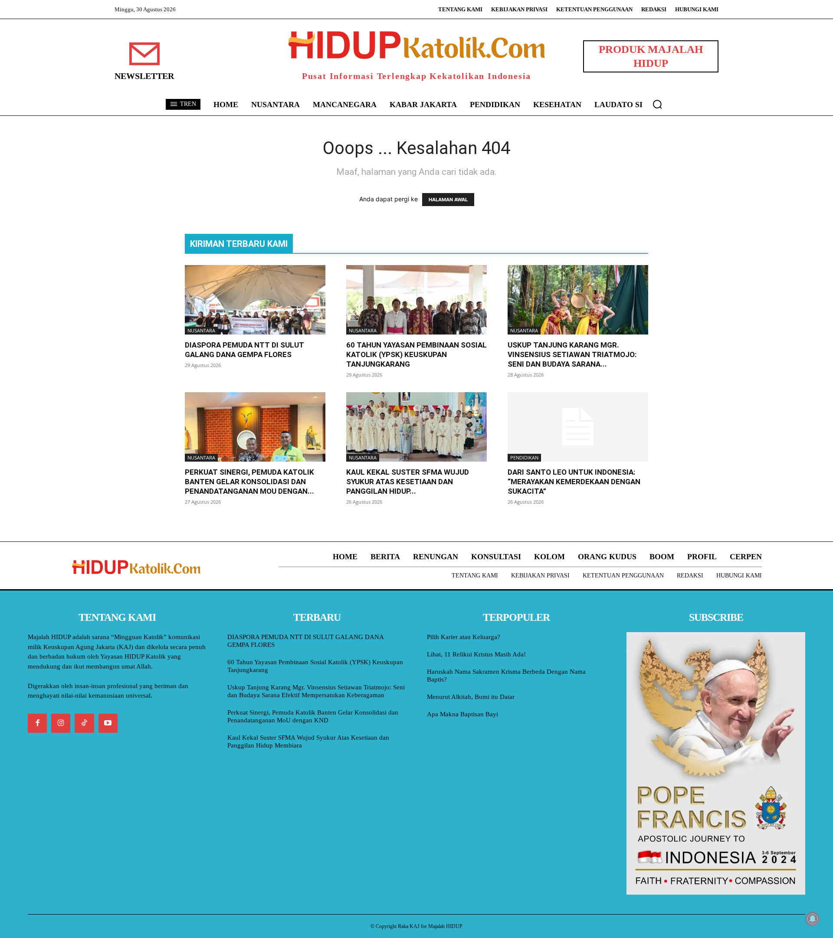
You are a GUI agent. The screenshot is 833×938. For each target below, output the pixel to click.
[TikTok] (84, 723)
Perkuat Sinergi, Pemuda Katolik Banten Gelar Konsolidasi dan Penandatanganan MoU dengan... (249, 481)
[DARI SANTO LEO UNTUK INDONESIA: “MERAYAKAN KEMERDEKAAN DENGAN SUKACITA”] (578, 427)
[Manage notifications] (813, 919)
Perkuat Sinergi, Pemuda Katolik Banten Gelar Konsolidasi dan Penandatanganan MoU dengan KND (312, 716)
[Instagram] (60, 723)
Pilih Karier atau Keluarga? (463, 636)
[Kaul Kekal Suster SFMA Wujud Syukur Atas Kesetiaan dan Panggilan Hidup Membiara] (416, 427)
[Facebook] (37, 723)
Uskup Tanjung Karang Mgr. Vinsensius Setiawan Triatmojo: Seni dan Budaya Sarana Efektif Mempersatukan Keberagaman (316, 691)
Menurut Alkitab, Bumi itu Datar (471, 696)
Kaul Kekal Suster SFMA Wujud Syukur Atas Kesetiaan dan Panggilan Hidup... (407, 481)
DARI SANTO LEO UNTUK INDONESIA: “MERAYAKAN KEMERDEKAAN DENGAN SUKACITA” (574, 481)
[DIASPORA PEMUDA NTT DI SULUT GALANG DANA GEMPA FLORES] (255, 300)
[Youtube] (108, 723)
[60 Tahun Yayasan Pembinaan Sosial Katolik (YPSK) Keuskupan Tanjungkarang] (416, 300)
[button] (657, 104)
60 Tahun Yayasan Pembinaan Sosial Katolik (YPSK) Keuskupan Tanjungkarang (416, 354)
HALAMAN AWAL (448, 200)
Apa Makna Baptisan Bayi (462, 714)
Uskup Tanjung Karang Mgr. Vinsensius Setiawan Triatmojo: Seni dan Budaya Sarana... (572, 354)
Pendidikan (524, 457)
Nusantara (201, 330)
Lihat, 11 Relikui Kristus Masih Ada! (476, 654)
